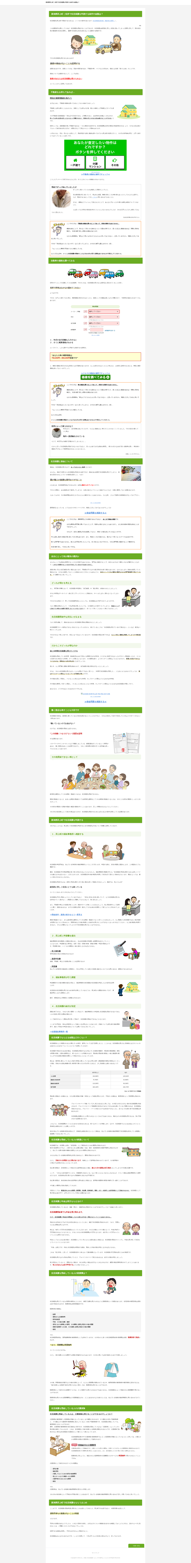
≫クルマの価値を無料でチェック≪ (95, 373)
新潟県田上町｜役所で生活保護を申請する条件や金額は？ (62, 2)
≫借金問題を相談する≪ (95, 513)
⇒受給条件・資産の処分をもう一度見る (66, 915)
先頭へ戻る (136, 1545)
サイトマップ (95, 1553)
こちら (95, 197)
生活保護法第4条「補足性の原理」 (104, 21)
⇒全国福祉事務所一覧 (59, 1032)
